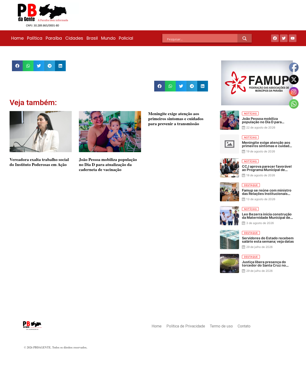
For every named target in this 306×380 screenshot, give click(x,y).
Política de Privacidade (185, 326)
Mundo (108, 38)
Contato (244, 326)
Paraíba (54, 38)
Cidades (74, 38)
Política (34, 38)
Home (17, 38)
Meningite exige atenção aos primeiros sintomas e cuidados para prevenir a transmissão (175, 118)
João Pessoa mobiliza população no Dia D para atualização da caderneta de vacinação (108, 164)
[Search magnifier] (244, 38)
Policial (126, 38)
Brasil (92, 38)
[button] (17, 65)
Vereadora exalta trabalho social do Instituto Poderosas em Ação (39, 161)
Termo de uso (221, 326)
